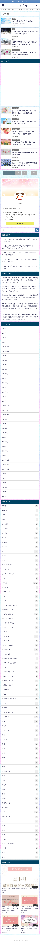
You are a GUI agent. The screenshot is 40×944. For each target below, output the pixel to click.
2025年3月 (5, 337)
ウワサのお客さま (20, 623)
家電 (19, 776)
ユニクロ (19, 708)
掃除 (19, 780)
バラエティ (19, 583)
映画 (19, 794)
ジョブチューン (20, 632)
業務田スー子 (19, 803)
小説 (20, 848)
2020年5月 (5, 437)
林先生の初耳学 (20, 680)
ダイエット (19, 569)
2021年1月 (5, 401)
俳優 (19, 744)
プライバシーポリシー (28, 9)
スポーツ (19, 560)
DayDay (20, 587)
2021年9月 (5, 364)
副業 (19, 753)
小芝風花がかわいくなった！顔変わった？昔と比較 (17, 303)
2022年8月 (5, 360)
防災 (19, 852)
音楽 (19, 857)
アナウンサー (19, 533)
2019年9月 (5, 473)
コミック (20, 839)
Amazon (19, 510)
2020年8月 (5, 423)
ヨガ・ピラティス (19, 712)
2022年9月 (5, 355)
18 (34, 172)
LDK (19, 515)
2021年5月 (5, 383)
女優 (19, 766)
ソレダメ (20, 640)
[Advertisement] (20, 85)
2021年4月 (5, 387)
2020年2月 (5, 451)
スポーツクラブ (19, 565)
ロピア (19, 726)
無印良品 (19, 807)
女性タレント (19, 771)
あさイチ (20, 600)
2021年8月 (5, 369)
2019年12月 (6, 460)
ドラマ (19, 578)
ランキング (3, 9)
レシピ (19, 721)
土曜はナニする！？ (20, 667)
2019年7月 (5, 482)
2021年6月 (5, 378)
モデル (19, 703)
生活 (9, 9)
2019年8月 (5, 478)
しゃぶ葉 (19, 524)
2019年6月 (5, 487)
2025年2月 (5, 342)
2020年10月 (6, 414)
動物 (19, 757)
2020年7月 (5, 428)
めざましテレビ (20, 614)
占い (19, 762)
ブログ (19, 694)
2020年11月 (5, 410)
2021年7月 (5, 373)
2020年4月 (5, 442)
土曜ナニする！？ (20, 671)
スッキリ (20, 636)
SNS (19, 519)
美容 (19, 825)
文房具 (19, 785)
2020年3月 (5, 446)
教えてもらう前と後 (20, 676)
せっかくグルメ (20, 609)
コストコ (19, 542)
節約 (19, 821)
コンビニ (19, 546)
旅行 (19, 789)
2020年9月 (5, 419)
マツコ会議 (20, 654)
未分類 (19, 798)
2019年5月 (5, 491)
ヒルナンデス (20, 649)
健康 (19, 748)
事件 (19, 735)
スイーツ (19, 551)
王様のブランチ (20, 685)
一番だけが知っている (20, 658)
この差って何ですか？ (20, 605)
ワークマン (19, 730)
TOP (13, 9)
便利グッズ (19, 739)
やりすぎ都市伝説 (20, 618)
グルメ (19, 537)
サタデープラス (20, 627)
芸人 (19, 830)
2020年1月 (5, 455)
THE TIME (20, 592)
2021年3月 (5, 392)
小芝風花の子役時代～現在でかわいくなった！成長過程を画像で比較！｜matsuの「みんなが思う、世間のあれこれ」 (20, 306)
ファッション (19, 689)
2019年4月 (5, 496)
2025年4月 (5, 333)
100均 (19, 506)
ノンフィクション (20, 843)
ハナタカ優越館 (20, 645)
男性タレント (19, 816)
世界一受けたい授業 (20, 663)
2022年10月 (6, 351)
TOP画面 (20, 223)
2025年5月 (5, 328)
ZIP (20, 596)
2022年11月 (5, 346)
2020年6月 (5, 432)
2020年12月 (6, 405)
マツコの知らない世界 (19, 698)
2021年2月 (5, 396)
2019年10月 (6, 469)
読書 (19, 835)
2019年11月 (5, 464)
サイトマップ (18, 9)
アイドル (19, 528)
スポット (19, 555)
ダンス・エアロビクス (19, 574)
